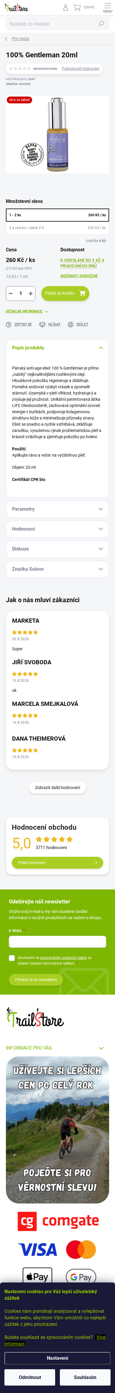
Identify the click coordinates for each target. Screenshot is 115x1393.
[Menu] (107, 7)
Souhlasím (85, 1377)
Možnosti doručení (79, 276)
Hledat (101, 24)
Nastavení (57, 1358)
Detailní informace (24, 311)
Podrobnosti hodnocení (80, 69)
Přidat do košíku (60, 293)
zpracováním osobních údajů (63, 958)
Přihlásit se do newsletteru (36, 980)
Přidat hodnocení (31, 863)
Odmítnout (30, 1377)
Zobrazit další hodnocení (57, 787)
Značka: (18, 84)
